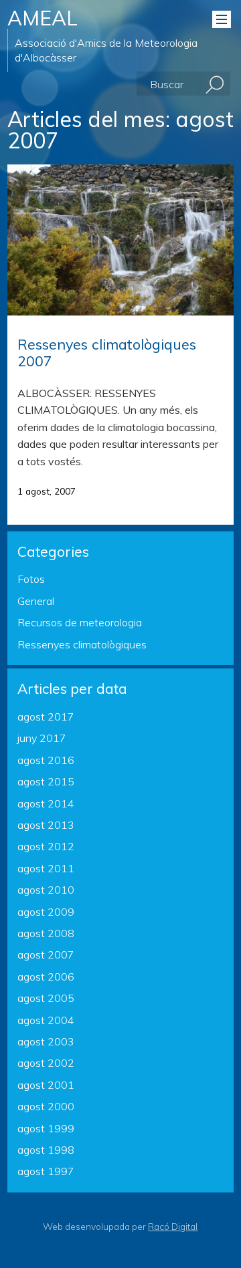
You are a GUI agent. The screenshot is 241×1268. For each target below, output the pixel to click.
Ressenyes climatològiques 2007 (106, 352)
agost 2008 (45, 933)
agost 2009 (45, 911)
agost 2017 (45, 716)
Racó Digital (172, 1226)
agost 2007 (45, 954)
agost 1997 (45, 1171)
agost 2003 (45, 1041)
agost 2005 (45, 998)
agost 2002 (45, 1062)
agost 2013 (45, 825)
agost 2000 (45, 1106)
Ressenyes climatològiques (82, 644)
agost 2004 (45, 1020)
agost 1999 (45, 1128)
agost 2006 (45, 976)
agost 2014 (45, 803)
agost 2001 (45, 1085)
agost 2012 (45, 846)
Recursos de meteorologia (79, 622)
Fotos (31, 579)
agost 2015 (45, 781)
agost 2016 (45, 760)
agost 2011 (45, 868)
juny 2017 (41, 738)
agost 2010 (45, 889)
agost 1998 (45, 1149)
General (35, 601)
